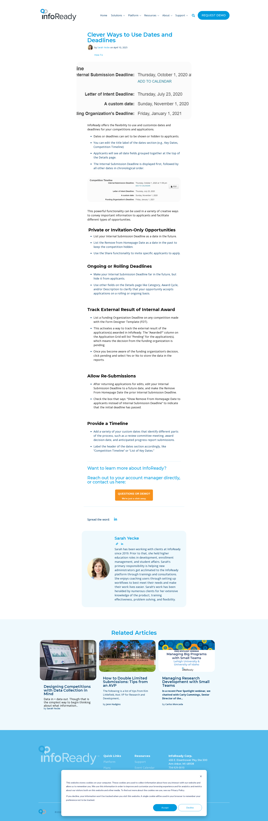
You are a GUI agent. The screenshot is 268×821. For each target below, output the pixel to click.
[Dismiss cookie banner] (201, 777)
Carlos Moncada (174, 704)
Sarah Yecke (103, 47)
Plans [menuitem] (107, 768)
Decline (190, 807)
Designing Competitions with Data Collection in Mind (67, 690)
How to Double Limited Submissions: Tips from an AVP (125, 682)
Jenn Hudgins (113, 704)
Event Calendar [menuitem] (145, 767)
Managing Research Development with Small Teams (186, 682)
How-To (98, 55)
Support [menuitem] (140, 762)
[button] (118, 15)
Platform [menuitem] (109, 762)
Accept (165, 807)
